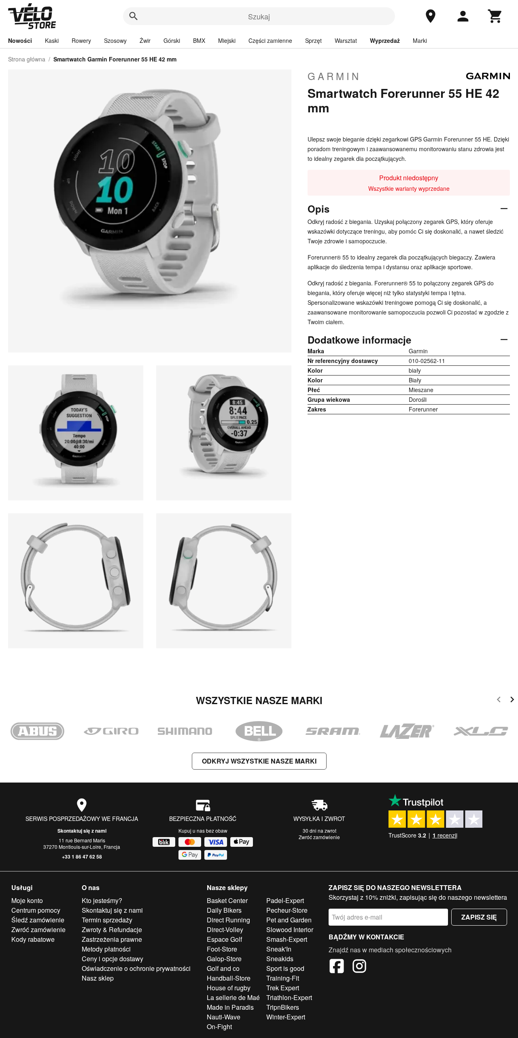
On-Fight (219, 1026)
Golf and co (223, 968)
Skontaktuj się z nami (81, 830)
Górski (171, 40)
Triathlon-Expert (289, 997)
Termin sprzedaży (107, 919)
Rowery (81, 40)
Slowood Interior (289, 929)
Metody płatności (106, 949)
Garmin (334, 76)
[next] (512, 701)
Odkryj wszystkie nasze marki (259, 761)
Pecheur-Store (287, 910)
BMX (199, 40)
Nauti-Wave (223, 1016)
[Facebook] (337, 967)
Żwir (145, 40)
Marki (420, 40)
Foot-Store (222, 949)
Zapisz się (479, 917)
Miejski (227, 40)
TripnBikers (282, 1007)
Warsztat (346, 40)
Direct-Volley (225, 929)
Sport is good (285, 968)
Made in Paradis (230, 1007)
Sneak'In (278, 949)
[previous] (499, 701)
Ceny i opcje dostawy (112, 958)
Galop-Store (224, 958)
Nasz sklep (98, 978)
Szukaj (259, 16)
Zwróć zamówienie (319, 836)
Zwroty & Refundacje (112, 929)
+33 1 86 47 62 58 (82, 856)
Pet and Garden (289, 919)
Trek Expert (282, 987)
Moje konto (27, 900)
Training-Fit (282, 978)
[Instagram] (359, 967)
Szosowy (115, 40)
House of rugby (229, 987)
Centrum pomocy (35, 910)
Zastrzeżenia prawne (112, 939)
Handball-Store (229, 978)
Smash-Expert (286, 939)
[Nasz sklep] (430, 16)
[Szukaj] (133, 16)
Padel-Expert (285, 900)
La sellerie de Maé (233, 997)
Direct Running (228, 919)
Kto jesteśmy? (102, 900)
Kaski (52, 40)
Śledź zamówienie (37, 919)
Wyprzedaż (385, 40)
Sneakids (279, 958)
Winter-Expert (285, 1016)
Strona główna (26, 59)
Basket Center (227, 900)
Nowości (20, 40)
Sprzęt (313, 40)
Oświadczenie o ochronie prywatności (136, 968)
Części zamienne (270, 40)
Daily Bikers (224, 910)
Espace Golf (224, 939)
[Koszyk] (495, 16)
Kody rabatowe (33, 939)
